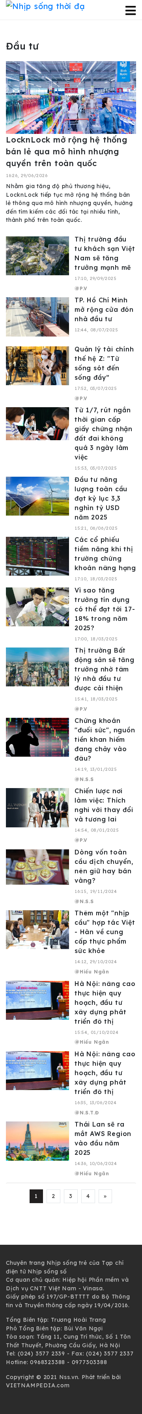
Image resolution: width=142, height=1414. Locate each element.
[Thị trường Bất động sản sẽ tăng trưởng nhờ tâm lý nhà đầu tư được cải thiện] (37, 666)
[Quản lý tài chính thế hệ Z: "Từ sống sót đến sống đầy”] (37, 365)
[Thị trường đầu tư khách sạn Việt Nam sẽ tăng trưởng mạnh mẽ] (37, 255)
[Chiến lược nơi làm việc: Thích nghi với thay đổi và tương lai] (37, 807)
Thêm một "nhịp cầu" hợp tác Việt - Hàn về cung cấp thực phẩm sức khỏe (105, 932)
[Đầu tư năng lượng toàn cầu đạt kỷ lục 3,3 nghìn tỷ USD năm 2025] (37, 495)
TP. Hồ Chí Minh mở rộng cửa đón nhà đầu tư (104, 309)
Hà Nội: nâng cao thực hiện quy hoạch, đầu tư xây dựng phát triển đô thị (105, 1002)
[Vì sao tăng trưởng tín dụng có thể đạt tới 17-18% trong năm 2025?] (37, 606)
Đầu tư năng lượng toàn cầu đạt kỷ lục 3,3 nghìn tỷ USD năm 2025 (101, 498)
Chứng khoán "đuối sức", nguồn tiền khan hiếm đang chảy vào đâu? (105, 739)
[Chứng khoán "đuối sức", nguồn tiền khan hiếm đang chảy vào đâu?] (37, 736)
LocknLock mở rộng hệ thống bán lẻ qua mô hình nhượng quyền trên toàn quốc (66, 151)
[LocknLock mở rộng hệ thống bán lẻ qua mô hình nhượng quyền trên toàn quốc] (71, 97)
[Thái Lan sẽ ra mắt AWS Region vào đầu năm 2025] (37, 1140)
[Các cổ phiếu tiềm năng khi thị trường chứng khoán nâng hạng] (37, 555)
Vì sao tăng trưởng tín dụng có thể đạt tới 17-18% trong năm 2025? (105, 609)
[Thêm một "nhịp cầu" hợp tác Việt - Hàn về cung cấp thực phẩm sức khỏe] (37, 929)
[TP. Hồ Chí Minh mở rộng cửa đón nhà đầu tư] (37, 316)
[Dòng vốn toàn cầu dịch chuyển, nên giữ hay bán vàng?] (37, 866)
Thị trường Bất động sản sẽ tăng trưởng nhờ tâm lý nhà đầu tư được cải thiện (105, 669)
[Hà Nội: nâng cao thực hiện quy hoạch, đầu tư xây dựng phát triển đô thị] (37, 999)
